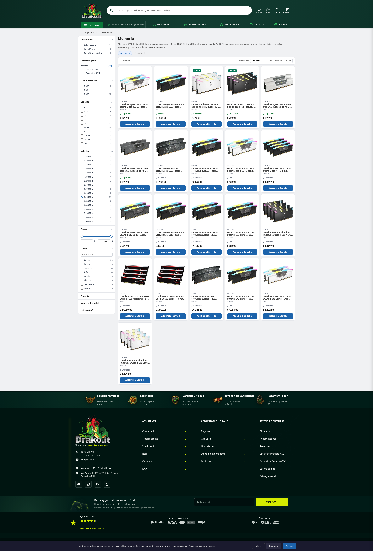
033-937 (159, 302)
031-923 (194, 302)
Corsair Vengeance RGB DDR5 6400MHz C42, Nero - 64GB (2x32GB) (241, 297)
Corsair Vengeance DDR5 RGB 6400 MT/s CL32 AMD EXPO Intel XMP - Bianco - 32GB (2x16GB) (277, 105)
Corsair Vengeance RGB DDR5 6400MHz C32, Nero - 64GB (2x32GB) (205, 233)
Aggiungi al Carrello (134, 124)
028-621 (159, 238)
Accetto (290, 546)
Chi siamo (265, 431)
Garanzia (147, 461)
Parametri (273, 546)
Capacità (85, 101)
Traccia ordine (150, 438)
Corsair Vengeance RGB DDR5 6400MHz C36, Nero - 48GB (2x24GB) (170, 233)
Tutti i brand (207, 461)
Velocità (85, 151)
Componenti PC (90, 32)
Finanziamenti (208, 446)
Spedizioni (148, 446)
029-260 (194, 110)
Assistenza (149, 421)
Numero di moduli (90, 303)
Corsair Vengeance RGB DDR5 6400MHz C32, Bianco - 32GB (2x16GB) (134, 105)
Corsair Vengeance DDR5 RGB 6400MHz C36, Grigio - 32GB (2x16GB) (134, 233)
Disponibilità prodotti (213, 453)
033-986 (123, 302)
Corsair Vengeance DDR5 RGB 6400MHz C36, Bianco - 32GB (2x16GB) (241, 169)
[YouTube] (78, 484)
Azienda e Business (272, 421)
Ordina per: (244, 60)
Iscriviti (271, 502)
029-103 (123, 110)
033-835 (123, 174)
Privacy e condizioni (271, 476)
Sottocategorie (88, 60)
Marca (84, 248)
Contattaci (148, 431)
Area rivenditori (268, 446)
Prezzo (84, 229)
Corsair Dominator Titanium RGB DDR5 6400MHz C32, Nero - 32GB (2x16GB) (241, 105)
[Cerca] (112, 10)
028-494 (266, 174)
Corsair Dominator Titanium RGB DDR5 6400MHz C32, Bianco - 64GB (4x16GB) (134, 361)
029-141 (159, 110)
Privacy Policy (115, 508)
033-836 (266, 110)
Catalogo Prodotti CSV (272, 453)
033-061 (230, 174)
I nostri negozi (268, 438)
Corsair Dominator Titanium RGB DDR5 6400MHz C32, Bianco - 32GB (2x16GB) (206, 105)
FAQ (144, 468)
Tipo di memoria (89, 80)
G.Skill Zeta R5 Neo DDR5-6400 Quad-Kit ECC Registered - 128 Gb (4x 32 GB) (170, 297)
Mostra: (278, 60)
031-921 (230, 302)
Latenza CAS (87, 310)
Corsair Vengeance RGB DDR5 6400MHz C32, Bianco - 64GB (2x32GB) (277, 297)
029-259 (230, 110)
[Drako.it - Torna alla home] (93, 10)
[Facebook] (107, 484)
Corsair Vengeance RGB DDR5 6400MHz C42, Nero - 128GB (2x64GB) (205, 169)
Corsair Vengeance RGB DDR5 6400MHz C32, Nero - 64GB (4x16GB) (277, 169)
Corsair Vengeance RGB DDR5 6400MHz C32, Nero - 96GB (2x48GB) (170, 105)
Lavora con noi (268, 468)
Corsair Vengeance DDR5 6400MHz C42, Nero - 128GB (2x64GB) (168, 169)
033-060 (123, 238)
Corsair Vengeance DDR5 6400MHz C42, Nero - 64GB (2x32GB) (203, 297)
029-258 (123, 366)
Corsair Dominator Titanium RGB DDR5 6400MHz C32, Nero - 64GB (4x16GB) (277, 233)
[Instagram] (88, 484)
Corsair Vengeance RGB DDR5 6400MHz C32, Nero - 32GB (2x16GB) (241, 233)
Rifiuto (258, 546)
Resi (144, 453)
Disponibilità (87, 39)
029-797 (266, 302)
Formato (85, 296)
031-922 (159, 174)
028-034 (230, 238)
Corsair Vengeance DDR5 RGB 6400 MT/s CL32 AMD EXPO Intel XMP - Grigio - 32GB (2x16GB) (134, 169)
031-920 (194, 174)
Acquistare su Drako (214, 421)
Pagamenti (207, 431)
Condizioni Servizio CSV (273, 461)
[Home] (80, 32)
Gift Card (206, 438)
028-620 (194, 238)
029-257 (266, 238)
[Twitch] (97, 484)
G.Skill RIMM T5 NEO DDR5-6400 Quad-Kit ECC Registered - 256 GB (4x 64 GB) (134, 297)
